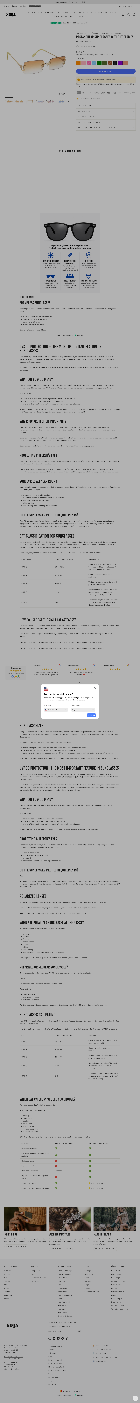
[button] (95, 688)
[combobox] (52, 710)
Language (76, 705)
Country (48, 705)
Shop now (91, 715)
